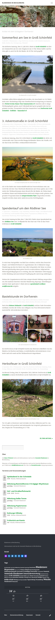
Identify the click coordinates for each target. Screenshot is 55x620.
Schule (11, 579)
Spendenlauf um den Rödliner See (24, 208)
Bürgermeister (9, 569)
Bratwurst (32, 367)
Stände (42, 132)
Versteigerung (17, 43)
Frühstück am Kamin (16, 520)
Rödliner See (41, 213)
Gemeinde (46, 571)
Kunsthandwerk (25, 130)
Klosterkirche (37, 575)
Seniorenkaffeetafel (34, 132)
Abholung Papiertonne (16, 506)
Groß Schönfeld (38, 41)
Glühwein (14, 128)
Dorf (30, 126)
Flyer (10, 128)
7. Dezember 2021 (7, 300)
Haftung (22, 213)
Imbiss (25, 575)
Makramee (37, 130)
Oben (49, 615)
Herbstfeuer (29, 369)
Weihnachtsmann (33, 134)
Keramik (40, 128)
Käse (36, 128)
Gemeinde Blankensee (41, 458)
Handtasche (46, 41)
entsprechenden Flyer (29, 196)
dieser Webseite (8, 458)
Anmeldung (26, 211)
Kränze (13, 130)
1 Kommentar (14, 211)
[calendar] (15, 556)
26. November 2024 (7, 124)
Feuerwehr (5, 128)
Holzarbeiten (30, 128)
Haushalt (21, 575)
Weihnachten (15, 581)
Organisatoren (33, 213)
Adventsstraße (46, 124)
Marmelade (44, 130)
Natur (26, 213)
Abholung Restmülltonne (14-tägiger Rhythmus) (27, 484)
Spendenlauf (5, 215)
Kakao (23, 302)
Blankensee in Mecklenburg (13, 3)
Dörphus (22, 569)
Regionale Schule (45, 577)
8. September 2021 (7, 367)
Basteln (41, 300)
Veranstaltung (44, 369)
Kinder (45, 128)
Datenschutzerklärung (16, 615)
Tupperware (12, 134)
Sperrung (20, 579)
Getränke (31, 41)
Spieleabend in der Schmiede (19, 476)
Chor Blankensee (23, 126)
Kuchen (8, 43)
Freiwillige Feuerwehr (30, 571)
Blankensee (41, 567)
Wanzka (47, 579)
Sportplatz (24, 579)
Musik (26, 577)
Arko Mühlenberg (16, 567)
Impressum (29, 615)
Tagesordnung (31, 579)
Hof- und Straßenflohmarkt (19, 491)
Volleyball (24, 43)
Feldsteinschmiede (10, 571)
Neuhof (30, 577)
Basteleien (12, 126)
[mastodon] (25, 556)
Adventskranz (34, 300)
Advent (28, 300)
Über (5, 615)
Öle (49, 130)
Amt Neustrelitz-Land (8, 567)
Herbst (23, 369)
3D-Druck (39, 124)
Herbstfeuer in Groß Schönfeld (22, 363)
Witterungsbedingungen (24, 215)
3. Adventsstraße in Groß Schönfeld (25, 121)
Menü (52, 3)
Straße (47, 132)
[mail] (6, 556)
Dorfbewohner (36, 126)
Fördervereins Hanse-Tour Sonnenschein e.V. (20, 104)
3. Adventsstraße (31, 124)
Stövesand (44, 302)
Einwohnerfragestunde (34, 569)
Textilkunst (5, 134)
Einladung (44, 367)
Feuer (49, 367)
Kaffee (4, 43)
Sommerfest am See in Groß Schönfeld (27, 37)
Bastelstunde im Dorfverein (19, 296)
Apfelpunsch (5, 126)
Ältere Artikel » (46, 438)
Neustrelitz (34, 577)
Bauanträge (26, 567)
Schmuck (25, 132)
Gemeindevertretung (31, 573)
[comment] (12, 556)
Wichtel (40, 134)
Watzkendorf (8, 581)
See (12, 43)
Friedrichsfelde (40, 571)
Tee (38, 369)
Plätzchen (16, 132)
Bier (27, 367)
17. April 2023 (6, 211)
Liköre (32, 130)
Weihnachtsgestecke (22, 134)
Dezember (46, 300)
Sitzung (16, 579)
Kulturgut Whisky (14, 513)
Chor (17, 126)
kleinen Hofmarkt (15, 305)
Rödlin (6, 579)
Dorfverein (25, 41)
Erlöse (10, 302)
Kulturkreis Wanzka (8, 577)
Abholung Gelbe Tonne (16, 498)
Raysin (21, 132)
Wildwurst (46, 134)
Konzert (42, 575)
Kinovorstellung (6, 130)
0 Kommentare (13, 41)
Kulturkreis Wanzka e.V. (19, 577)
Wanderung (13, 215)
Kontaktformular (36, 465)
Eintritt (27, 569)
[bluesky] (22, 556)
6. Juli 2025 (5, 41)
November (38, 302)
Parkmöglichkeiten (7, 132)
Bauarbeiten (32, 567)
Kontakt (38, 615)
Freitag (4, 369)
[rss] (9, 556)
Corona (18, 569)
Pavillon (40, 577)
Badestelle (22, 567)
